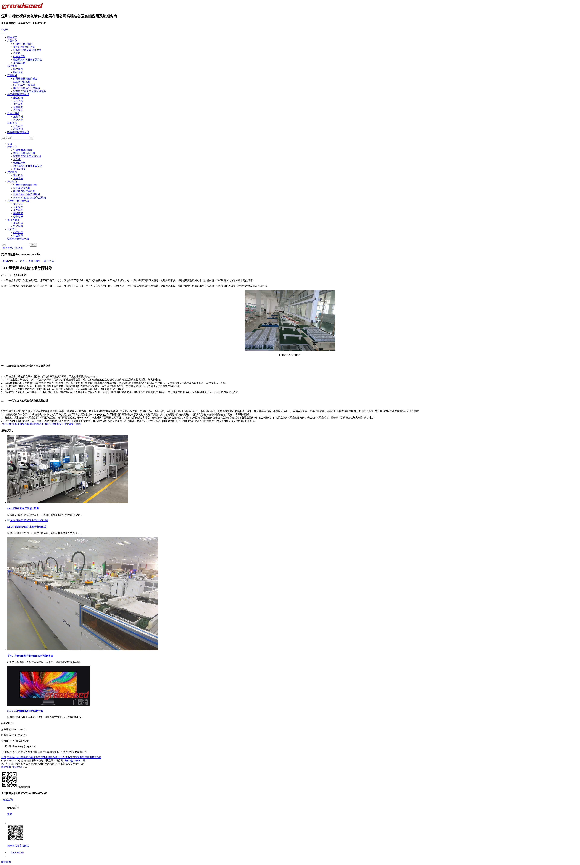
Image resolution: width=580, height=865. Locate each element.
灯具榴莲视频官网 (23, 43)
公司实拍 (18, 100)
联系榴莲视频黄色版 (18, 132)
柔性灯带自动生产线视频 (26, 88)
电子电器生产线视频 (24, 85)
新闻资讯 (12, 123)
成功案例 (12, 66)
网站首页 (12, 37)
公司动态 (18, 126)
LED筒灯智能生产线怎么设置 (23, 508)
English (4, 29)
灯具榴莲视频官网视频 (25, 78)
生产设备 (18, 104)
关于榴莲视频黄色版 (18, 94)
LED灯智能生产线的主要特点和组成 (26, 526)
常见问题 (18, 120)
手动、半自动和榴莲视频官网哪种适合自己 (30, 655)
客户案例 (18, 69)
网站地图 (6, 767)
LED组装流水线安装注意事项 (58, 424)
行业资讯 (18, 129)
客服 (9, 814)
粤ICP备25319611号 (75, 760)
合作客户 (18, 110)
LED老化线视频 (21, 81)
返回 (4, 261)
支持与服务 (13, 113)
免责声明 (17, 767)
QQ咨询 (18, 248)
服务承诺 (18, 116)
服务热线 (7, 248)
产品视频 (12, 75)
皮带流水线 (19, 62)
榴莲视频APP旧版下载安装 (27, 59)
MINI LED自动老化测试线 (27, 50)
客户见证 (18, 72)
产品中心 (12, 40)
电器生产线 (19, 56)
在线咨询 (7, 799)
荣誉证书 (18, 107)
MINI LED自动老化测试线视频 (29, 91)
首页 (9, 143)
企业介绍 (18, 97)
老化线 (17, 53)
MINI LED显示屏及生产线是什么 (25, 711)
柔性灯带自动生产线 (24, 47)
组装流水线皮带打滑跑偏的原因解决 (21, 424)
